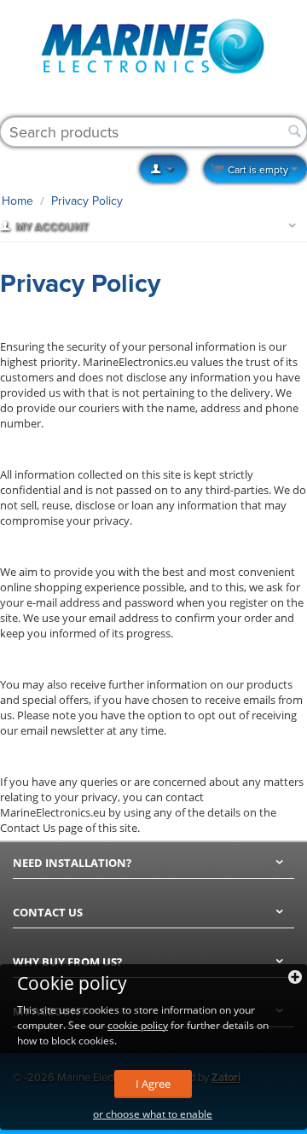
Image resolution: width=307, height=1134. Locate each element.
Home (17, 201)
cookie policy (137, 1025)
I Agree (153, 1083)
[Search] (294, 132)
